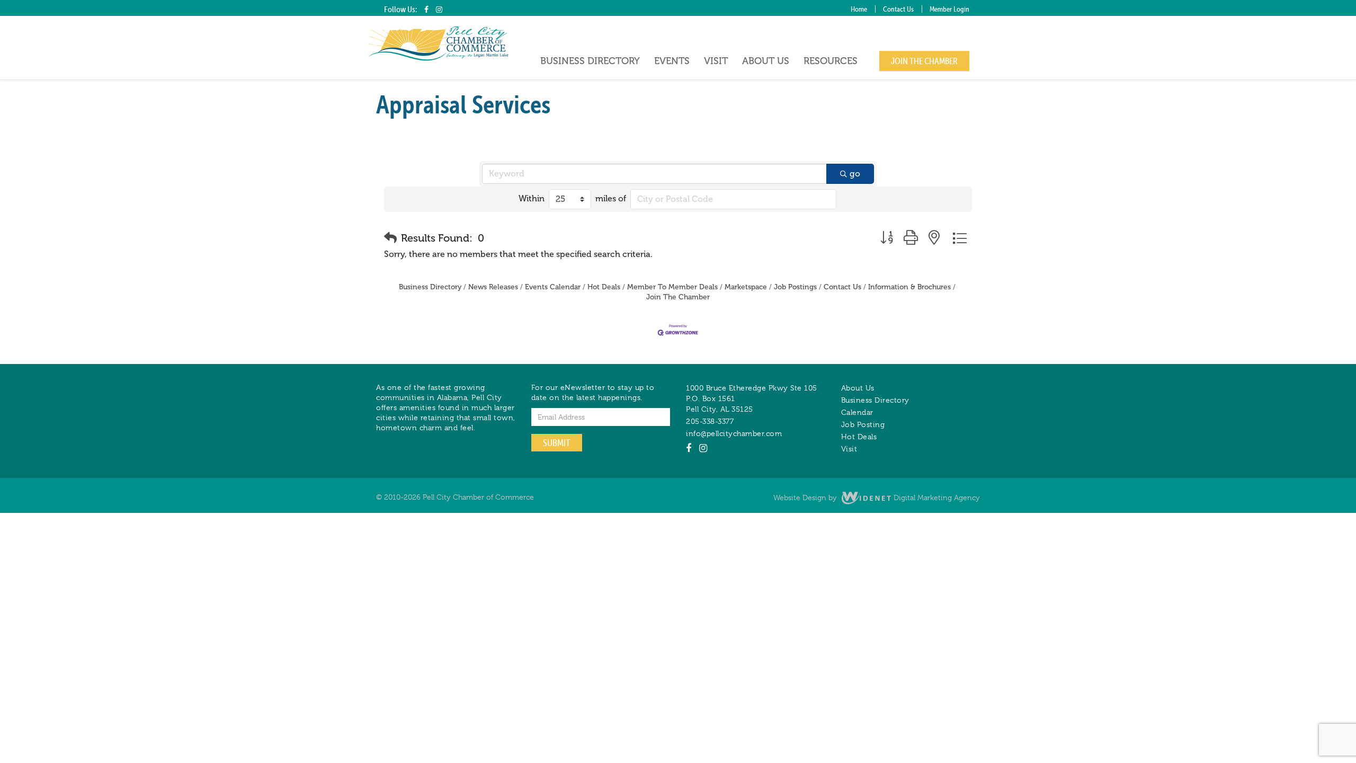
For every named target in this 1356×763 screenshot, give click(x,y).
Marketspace (746, 286)
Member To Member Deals (672, 286)
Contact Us (898, 9)
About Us (765, 61)
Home (859, 9)
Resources (831, 61)
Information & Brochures (909, 286)
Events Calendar (553, 286)
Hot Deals (603, 286)
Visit (716, 61)
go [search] (855, 173)
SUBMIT (556, 442)
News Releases (493, 286)
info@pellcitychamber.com (734, 433)
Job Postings (795, 286)
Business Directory (590, 61)
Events (672, 61)
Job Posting (863, 424)
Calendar (857, 412)
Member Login (949, 9)
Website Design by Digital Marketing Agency (876, 497)
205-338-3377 (710, 421)
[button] (390, 237)
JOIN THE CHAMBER (924, 61)
